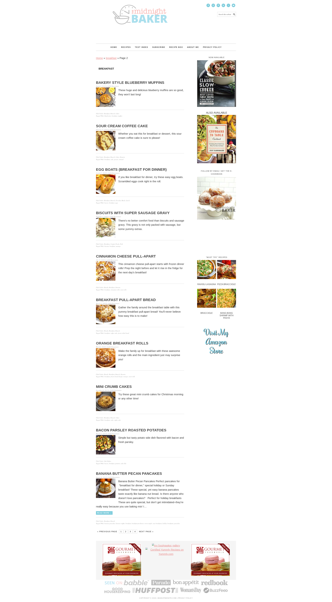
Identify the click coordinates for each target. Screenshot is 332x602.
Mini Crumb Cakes (114, 387)
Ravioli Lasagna (206, 284)
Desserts (122, 157)
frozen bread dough (116, 376)
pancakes (177, 523)
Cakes (117, 114)
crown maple (148, 523)
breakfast (111, 58)
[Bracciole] (206, 299)
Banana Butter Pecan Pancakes (129, 474)
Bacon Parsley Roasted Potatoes (131, 430)
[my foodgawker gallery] (166, 545)
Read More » (104, 513)
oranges (125, 376)
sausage (118, 246)
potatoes (117, 463)
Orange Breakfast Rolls (122, 343)
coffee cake (114, 333)
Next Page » (146, 531)
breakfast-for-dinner (138, 523)
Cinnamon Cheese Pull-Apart (126, 256)
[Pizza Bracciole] (226, 270)
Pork (121, 244)
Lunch (128, 200)
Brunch (112, 114)
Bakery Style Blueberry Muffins (130, 83)
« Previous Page (107, 531)
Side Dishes (107, 461)
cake (112, 159)
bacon (106, 203)
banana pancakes (109, 523)
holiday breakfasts (167, 523)
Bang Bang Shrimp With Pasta (227, 315)
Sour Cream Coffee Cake (122, 126)
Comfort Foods (114, 244)
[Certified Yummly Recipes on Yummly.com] (166, 554)
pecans (116, 159)
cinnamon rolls (115, 290)
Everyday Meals (120, 200)
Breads (106, 287)
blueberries (107, 116)
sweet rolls (123, 290)
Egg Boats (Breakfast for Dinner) (131, 170)
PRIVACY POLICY (185, 598)
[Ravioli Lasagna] (206, 270)
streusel (121, 159)
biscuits (106, 246)
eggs (116, 203)
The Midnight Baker (140, 12)
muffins (120, 116)
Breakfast (107, 114)
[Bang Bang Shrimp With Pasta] (226, 299)
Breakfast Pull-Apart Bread (126, 300)
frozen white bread (123, 333)
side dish (123, 463)
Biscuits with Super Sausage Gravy (133, 213)
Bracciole (206, 313)
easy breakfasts (157, 523)
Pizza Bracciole (226, 284)
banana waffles (120, 523)
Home (99, 58)
